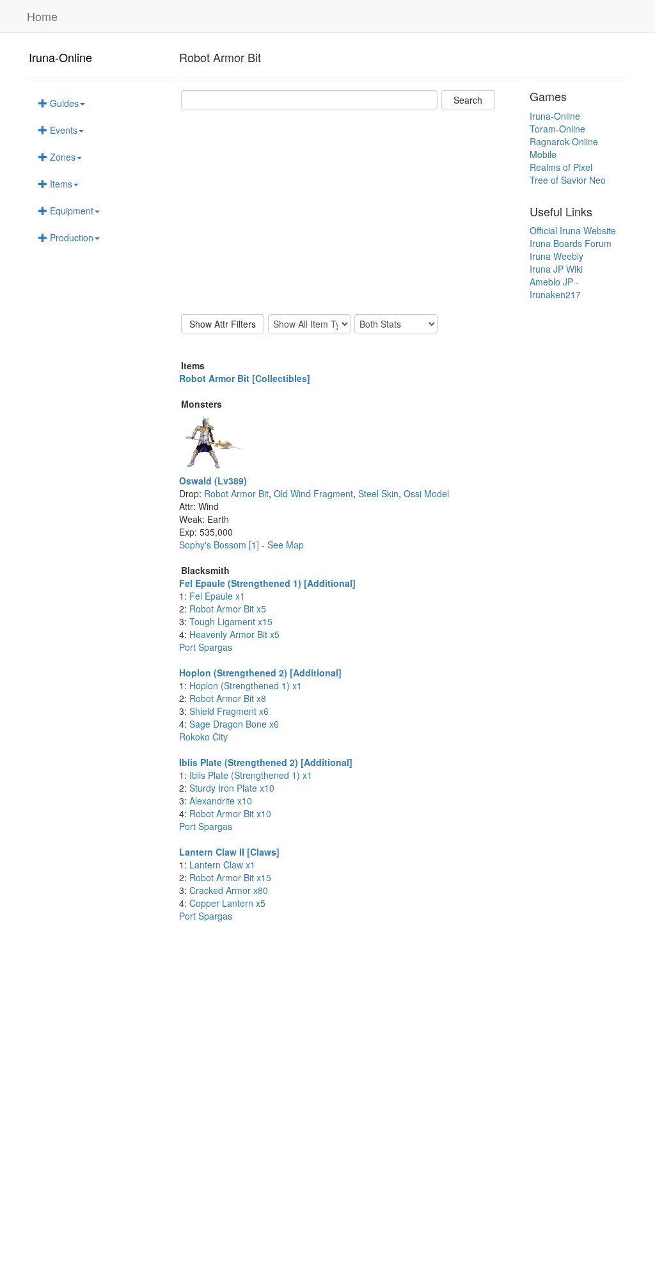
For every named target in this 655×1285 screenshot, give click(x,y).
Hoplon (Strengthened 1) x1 (245, 685)
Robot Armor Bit (236, 493)
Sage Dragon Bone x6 (234, 723)
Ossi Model (426, 493)
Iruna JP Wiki (556, 268)
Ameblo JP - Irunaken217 (555, 288)
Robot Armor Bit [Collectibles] (244, 378)
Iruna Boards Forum (571, 243)
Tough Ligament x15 (230, 621)
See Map (285, 544)
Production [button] (70, 237)
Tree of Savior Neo (568, 179)
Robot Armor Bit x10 (230, 813)
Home (42, 16)
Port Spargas (205, 647)
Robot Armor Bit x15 (230, 877)
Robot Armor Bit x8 (227, 698)
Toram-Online (557, 128)
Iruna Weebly (556, 256)
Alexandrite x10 (220, 800)
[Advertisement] (352, 211)
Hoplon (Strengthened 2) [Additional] (260, 672)
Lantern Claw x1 (222, 864)
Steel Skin (378, 493)
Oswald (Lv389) (213, 480)
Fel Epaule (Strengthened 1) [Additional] (267, 583)
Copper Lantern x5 (227, 903)
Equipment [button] (70, 210)
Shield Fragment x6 (229, 711)
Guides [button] (63, 103)
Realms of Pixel (561, 167)
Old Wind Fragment (313, 493)
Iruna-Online (60, 57)
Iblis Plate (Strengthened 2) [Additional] (265, 762)
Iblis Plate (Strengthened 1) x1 (250, 775)
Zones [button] (61, 156)
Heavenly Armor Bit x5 (234, 634)
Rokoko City (203, 736)
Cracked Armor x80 (228, 890)
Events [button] (62, 130)
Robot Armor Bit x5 (227, 608)
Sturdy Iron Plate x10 (231, 787)
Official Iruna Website (573, 230)
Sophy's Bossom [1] (220, 544)
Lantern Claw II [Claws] (229, 851)
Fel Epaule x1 (217, 595)
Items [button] (59, 183)
